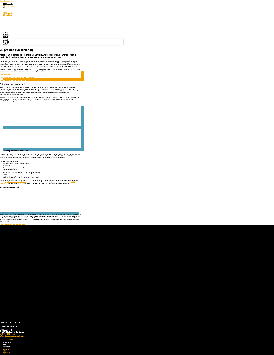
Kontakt (5, 37)
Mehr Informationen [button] (6, 74)
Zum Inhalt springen (6, 1)
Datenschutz (7, 343)
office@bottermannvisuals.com (12, 336)
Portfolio (5, 33)
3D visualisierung (8, 6)
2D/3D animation (8, 4)
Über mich (6, 35)
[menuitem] (3, 10)
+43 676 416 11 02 (7, 334)
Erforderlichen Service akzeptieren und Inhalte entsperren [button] (17, 77)
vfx (4, 8)
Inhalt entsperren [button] (5, 75)
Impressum (6, 346)
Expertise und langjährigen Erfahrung (16, 182)
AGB (4, 344)
